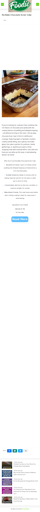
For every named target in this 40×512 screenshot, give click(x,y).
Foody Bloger (25, 509)
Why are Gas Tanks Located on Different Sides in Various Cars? (24, 473)
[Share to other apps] (26, 450)
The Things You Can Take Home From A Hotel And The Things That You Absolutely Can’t (25, 492)
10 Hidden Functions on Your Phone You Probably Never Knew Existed (24, 465)
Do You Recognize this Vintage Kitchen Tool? (25, 481)
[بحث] (37, 4)
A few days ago (19, 462)
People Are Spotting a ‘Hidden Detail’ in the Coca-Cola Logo (25, 500)
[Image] (7, 465)
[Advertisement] (20, 47)
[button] (9, 450)
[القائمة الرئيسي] (2, 4)
